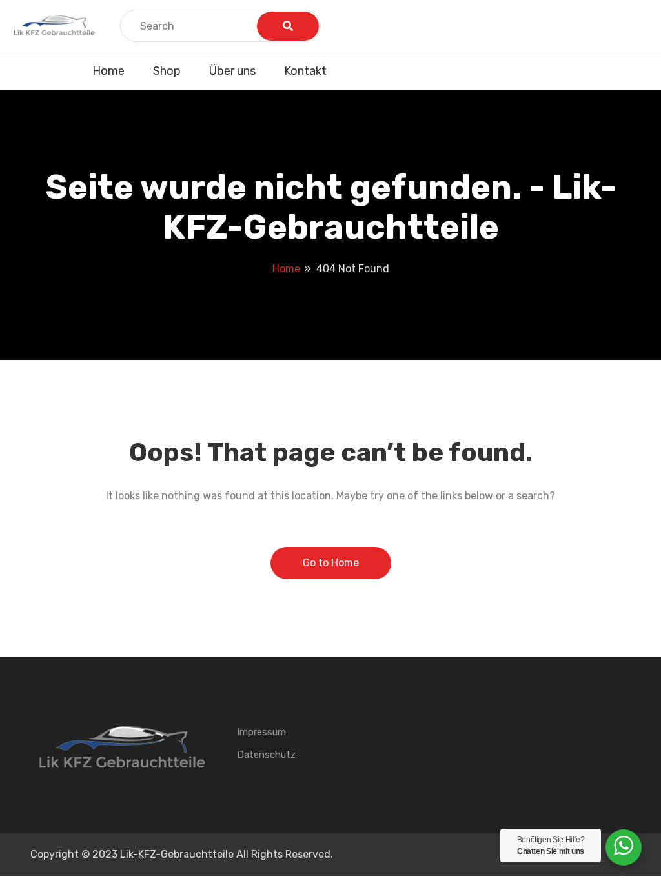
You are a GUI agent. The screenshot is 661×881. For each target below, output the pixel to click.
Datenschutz (266, 754)
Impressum (261, 732)
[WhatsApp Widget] (623, 845)
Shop (167, 71)
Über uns (232, 71)
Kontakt (305, 71)
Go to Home (331, 563)
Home (108, 71)
